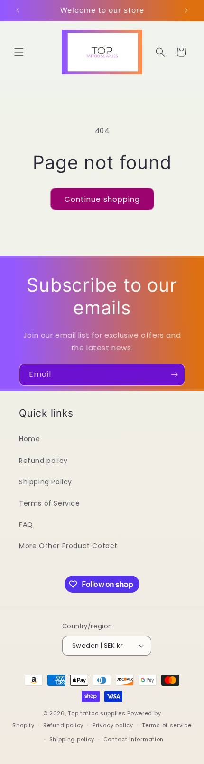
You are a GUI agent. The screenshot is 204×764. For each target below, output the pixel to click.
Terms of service (166, 725)
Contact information (133, 739)
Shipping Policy (45, 482)
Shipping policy (72, 739)
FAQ (26, 524)
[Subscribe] (174, 375)
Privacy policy (113, 725)
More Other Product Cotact (68, 546)
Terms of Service (49, 503)
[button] (19, 52)
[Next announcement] (186, 10)
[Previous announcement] (17, 10)
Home (29, 439)
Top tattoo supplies (97, 713)
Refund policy (43, 460)
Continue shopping (102, 199)
